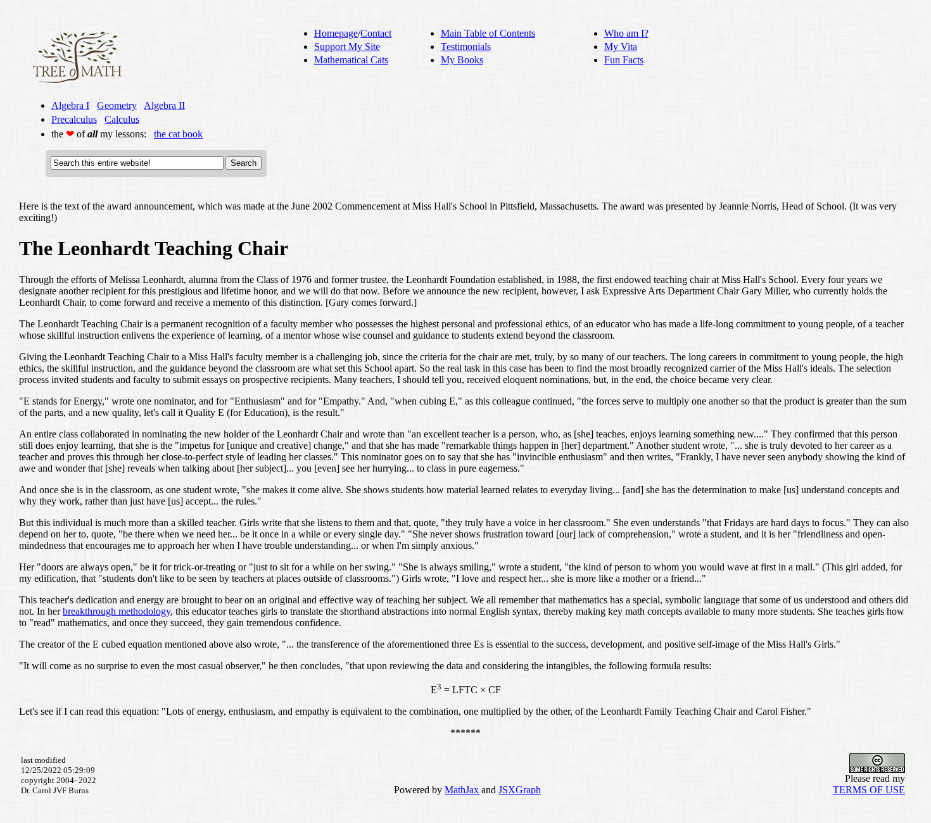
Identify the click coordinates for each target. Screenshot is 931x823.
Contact (375, 33)
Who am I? (626, 33)
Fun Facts (623, 59)
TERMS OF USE (869, 789)
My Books (462, 59)
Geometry (117, 105)
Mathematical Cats (351, 59)
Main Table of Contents (488, 33)
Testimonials (466, 46)
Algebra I (70, 105)
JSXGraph (519, 789)
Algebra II (164, 105)
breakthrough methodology (116, 611)
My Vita (620, 46)
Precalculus (74, 119)
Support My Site (347, 46)
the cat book (178, 134)
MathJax (462, 789)
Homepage (336, 33)
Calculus (121, 119)
